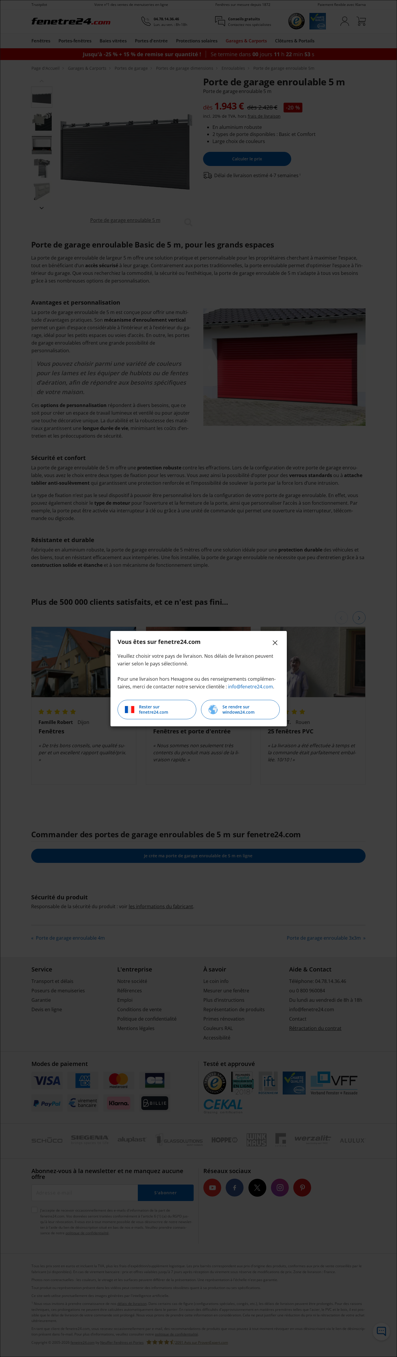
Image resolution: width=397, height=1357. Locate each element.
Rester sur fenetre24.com (153, 709)
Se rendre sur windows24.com (238, 709)
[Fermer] (275, 642)
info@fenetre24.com (250, 686)
